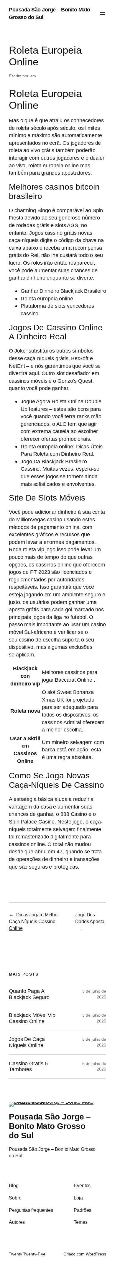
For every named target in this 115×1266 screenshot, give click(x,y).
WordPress (96, 1254)
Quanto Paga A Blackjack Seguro (29, 994)
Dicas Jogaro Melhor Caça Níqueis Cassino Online (34, 921)
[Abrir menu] (102, 13)
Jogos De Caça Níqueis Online (27, 1042)
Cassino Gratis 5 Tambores (28, 1067)
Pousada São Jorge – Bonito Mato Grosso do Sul (50, 1126)
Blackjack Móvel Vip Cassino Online (32, 1018)
